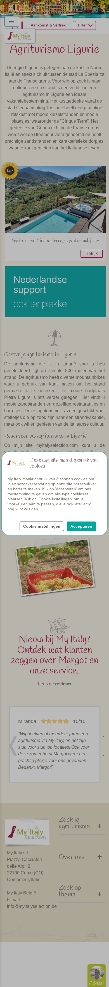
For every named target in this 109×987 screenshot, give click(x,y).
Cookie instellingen (41, 526)
